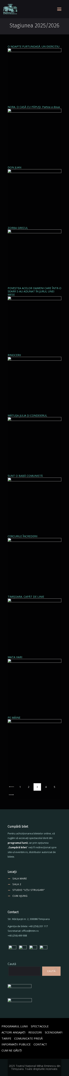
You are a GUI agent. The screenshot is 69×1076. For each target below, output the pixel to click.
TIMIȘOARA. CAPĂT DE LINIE (26, 596)
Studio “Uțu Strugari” (28, 890)
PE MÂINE (14, 717)
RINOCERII (14, 355)
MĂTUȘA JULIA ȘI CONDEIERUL (27, 415)
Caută (12, 964)
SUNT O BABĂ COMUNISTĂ (25, 476)
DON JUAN (14, 167)
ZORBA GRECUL (18, 228)
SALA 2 (16, 884)
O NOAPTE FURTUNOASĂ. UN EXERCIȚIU (33, 46)
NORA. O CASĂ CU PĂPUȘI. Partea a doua (34, 107)
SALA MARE (19, 878)
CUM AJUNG (20, 895)
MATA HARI (15, 657)
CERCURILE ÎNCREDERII (22, 536)
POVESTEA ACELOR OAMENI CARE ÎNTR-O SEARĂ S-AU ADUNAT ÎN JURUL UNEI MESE (34, 291)
